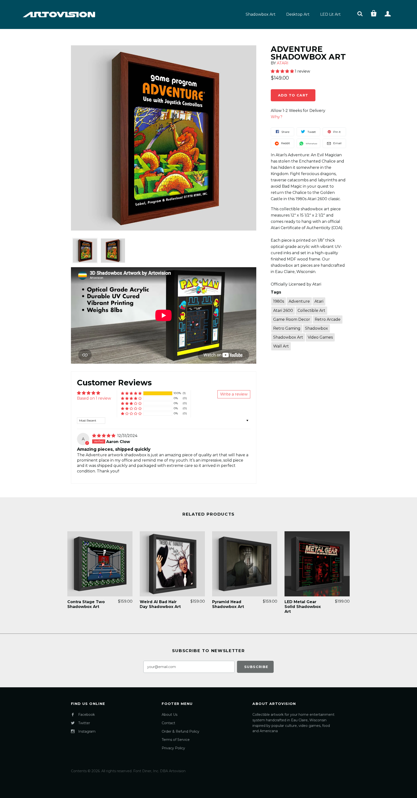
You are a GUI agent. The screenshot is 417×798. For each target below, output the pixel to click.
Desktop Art (298, 14)
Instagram (87, 731)
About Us (169, 714)
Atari (282, 63)
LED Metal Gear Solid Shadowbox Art (303, 607)
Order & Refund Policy (180, 731)
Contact (168, 723)
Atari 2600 (283, 310)
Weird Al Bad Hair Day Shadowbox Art (160, 604)
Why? (276, 117)
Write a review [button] (234, 394)
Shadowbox (316, 328)
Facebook (86, 714)
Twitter (84, 723)
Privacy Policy (173, 748)
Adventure (299, 301)
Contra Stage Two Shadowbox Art (86, 604)
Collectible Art (311, 310)
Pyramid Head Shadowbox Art (228, 604)
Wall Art (281, 346)
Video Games (320, 337)
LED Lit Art (330, 14)
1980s (278, 301)
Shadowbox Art (261, 14)
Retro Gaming (286, 328)
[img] (104, 435)
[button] (131, 393)
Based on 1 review (94, 398)
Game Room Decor (291, 319)
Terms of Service (176, 739)
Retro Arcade (328, 319)
